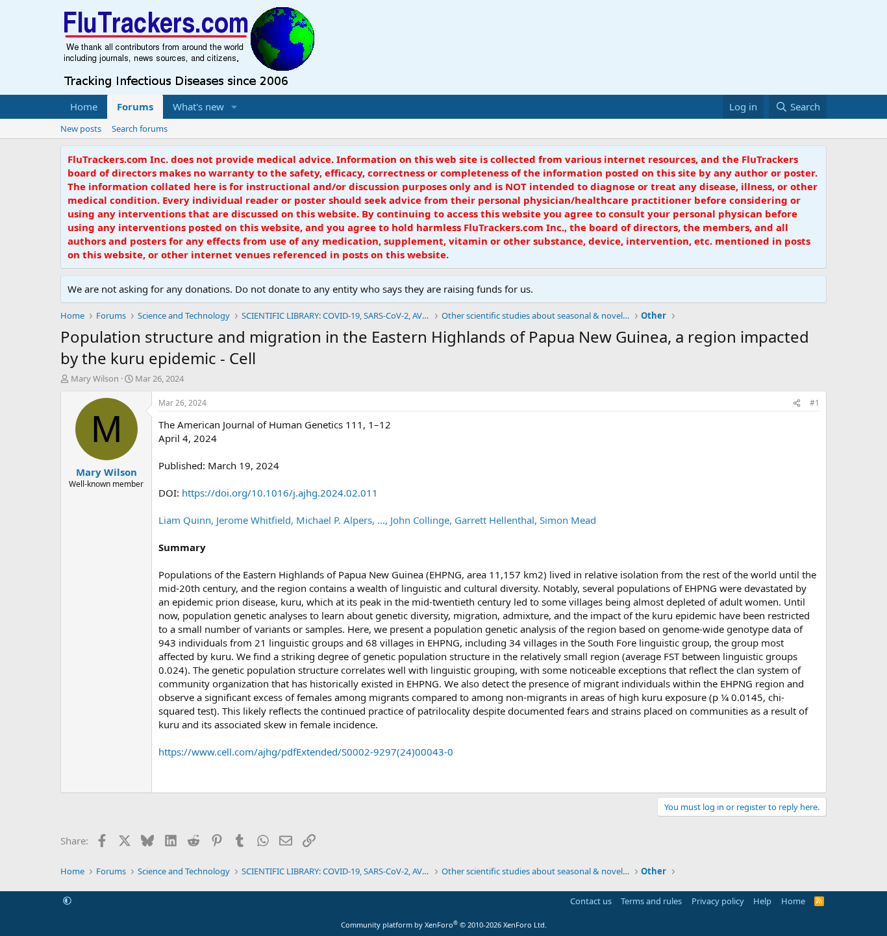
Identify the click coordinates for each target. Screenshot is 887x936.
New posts (80, 128)
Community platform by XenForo (444, 925)
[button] (234, 107)
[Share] (796, 403)
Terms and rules (651, 901)
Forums (135, 106)
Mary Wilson (95, 378)
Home (83, 106)
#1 (814, 402)
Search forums (140, 128)
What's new (198, 106)
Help (762, 901)
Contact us (591, 901)
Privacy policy (718, 901)
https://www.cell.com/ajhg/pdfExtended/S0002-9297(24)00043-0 (305, 751)
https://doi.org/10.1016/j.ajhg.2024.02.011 (280, 492)
